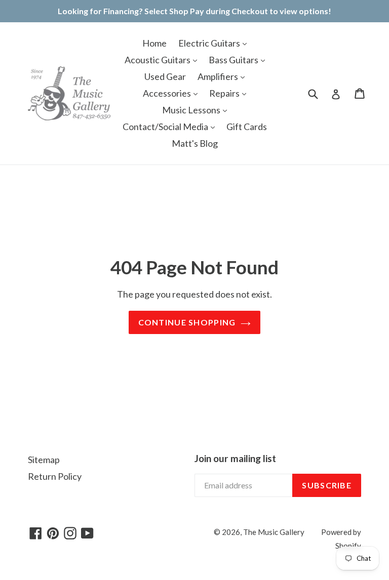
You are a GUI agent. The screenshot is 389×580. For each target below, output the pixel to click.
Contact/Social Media (166, 126)
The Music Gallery (273, 531)
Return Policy (55, 476)
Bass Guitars (234, 59)
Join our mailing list (235, 458)
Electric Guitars (210, 43)
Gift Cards (246, 126)
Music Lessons (192, 109)
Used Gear (165, 76)
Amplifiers (219, 76)
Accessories (167, 93)
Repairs (225, 93)
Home (154, 43)
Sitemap (44, 459)
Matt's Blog (195, 143)
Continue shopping (187, 322)
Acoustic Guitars (158, 59)
